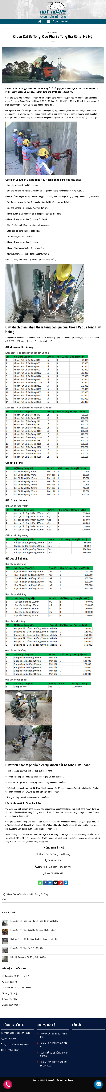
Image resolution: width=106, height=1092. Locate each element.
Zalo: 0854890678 (53, 873)
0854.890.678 (54, 860)
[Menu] (48, 21)
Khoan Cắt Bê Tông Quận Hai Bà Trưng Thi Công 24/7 (33, 930)
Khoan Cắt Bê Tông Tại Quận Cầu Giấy (26, 948)
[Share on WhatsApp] (40, 883)
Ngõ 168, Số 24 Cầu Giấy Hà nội (54, 867)
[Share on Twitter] (50, 883)
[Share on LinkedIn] (65, 883)
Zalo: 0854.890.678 (12, 1005)
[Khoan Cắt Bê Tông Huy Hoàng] (53, 9)
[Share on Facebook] (45, 883)
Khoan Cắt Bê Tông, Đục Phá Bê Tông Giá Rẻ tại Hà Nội (34, 921)
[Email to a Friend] (55, 883)
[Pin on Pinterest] (60, 883)
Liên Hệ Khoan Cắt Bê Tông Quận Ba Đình (28, 957)
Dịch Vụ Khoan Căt (53, 33)
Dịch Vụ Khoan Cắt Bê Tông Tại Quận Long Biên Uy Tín (34, 939)
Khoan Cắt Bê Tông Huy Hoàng (54, 854)
